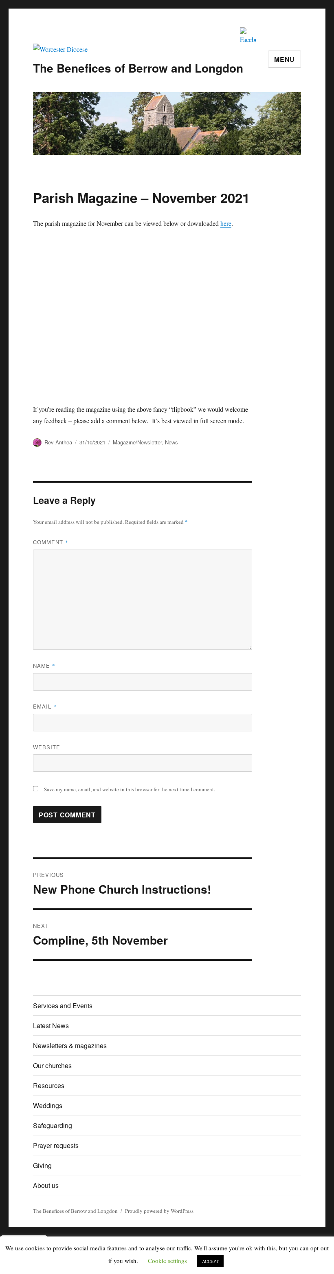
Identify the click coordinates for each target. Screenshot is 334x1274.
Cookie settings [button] (167, 1260)
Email (45, 706)
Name (44, 665)
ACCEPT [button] (210, 1261)
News (171, 442)
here (225, 223)
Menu (284, 59)
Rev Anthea (58, 442)
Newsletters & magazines (70, 1045)
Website (46, 747)
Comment (50, 542)
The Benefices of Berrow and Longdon (138, 68)
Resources (48, 1085)
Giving (42, 1165)
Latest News (51, 1025)
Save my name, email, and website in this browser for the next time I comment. (129, 789)
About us (46, 1185)
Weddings (47, 1105)
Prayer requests (56, 1145)
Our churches (52, 1065)
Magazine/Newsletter (137, 442)
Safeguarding (52, 1125)
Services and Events (62, 1005)
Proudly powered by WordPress (159, 1210)
